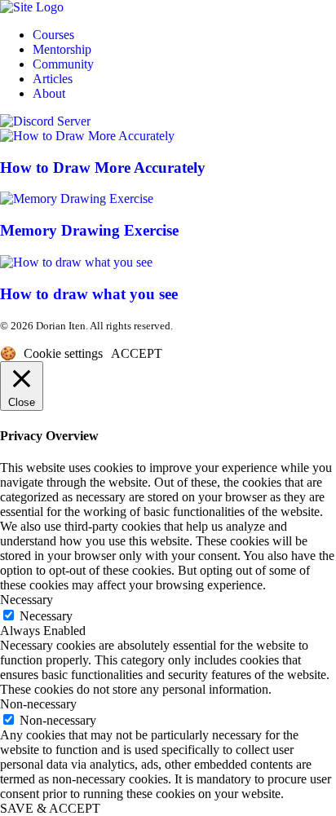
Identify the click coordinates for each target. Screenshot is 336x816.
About (49, 93)
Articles (53, 79)
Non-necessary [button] (38, 704)
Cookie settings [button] (63, 353)
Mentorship (62, 49)
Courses (53, 35)
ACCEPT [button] (136, 353)
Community (63, 64)
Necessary (46, 616)
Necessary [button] (26, 599)
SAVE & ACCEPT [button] (50, 808)
